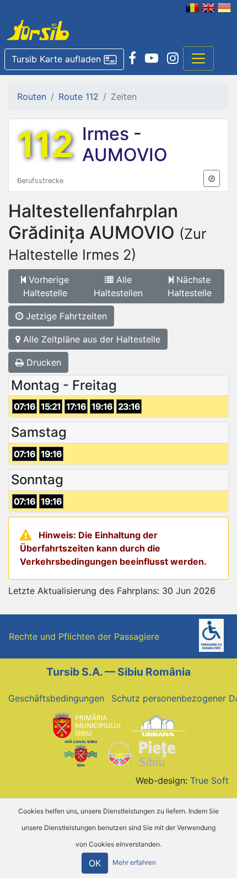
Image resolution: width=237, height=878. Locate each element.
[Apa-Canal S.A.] (80, 752)
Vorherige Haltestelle (46, 286)
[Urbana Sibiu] (158, 724)
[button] (64, 60)
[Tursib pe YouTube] (152, 58)
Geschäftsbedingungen (56, 698)
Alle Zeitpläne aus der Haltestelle (90, 339)
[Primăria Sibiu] (85, 724)
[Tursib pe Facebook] (132, 58)
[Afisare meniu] (198, 58)
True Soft (209, 780)
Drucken (42, 362)
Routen (31, 96)
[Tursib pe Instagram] (173, 58)
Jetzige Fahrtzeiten (65, 316)
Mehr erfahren (134, 863)
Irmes (107, 133)
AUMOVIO (125, 154)
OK (95, 863)
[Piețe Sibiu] (140, 752)
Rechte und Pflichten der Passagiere (84, 636)
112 (45, 144)
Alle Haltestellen (118, 286)
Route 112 (78, 96)
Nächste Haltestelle (190, 286)
